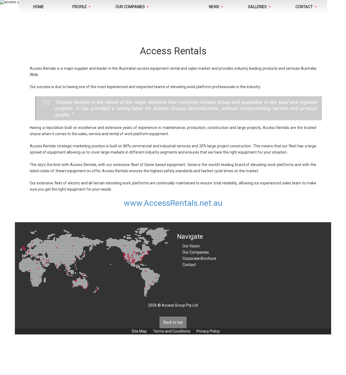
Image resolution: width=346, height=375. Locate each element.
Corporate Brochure (199, 258)
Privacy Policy (208, 331)
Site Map (139, 331)
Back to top (173, 322)
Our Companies (195, 252)
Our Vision (191, 246)
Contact (189, 265)
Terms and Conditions (171, 331)
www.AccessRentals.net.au (173, 203)
